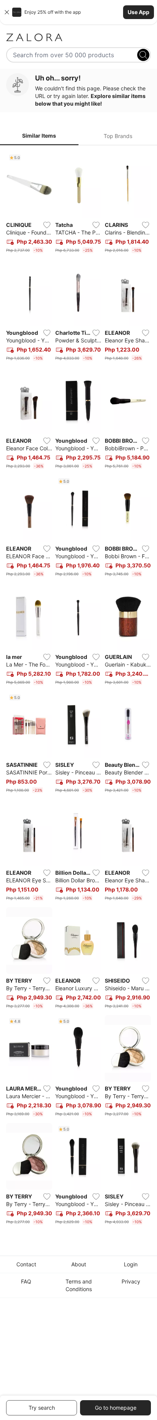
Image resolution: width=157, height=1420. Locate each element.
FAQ (26, 1281)
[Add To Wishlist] (47, 225)
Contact (26, 1264)
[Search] (143, 55)
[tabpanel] (78, 689)
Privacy (131, 1281)
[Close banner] (7, 12)
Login (131, 1264)
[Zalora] (78, 37)
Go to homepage (115, 1407)
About (78, 1264)
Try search (42, 1407)
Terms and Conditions (79, 1285)
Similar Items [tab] (39, 135)
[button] (78, 12)
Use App (138, 12)
